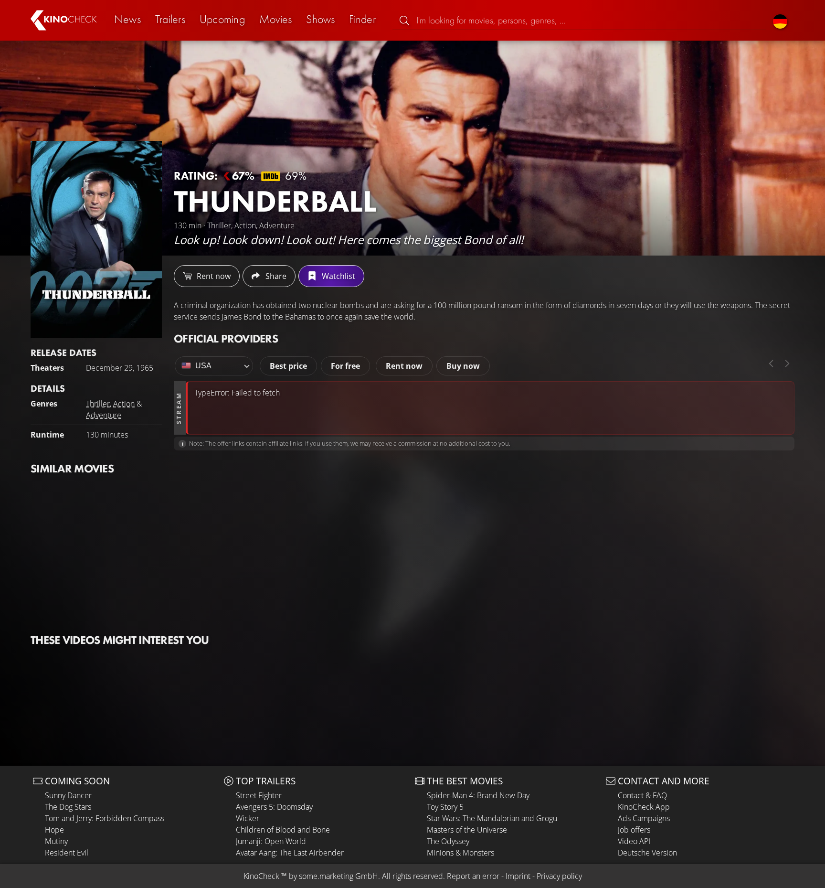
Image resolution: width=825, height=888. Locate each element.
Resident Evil (66, 852)
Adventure (103, 415)
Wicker (247, 818)
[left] (771, 363)
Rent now (404, 366)
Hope (54, 830)
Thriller (98, 403)
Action (124, 403)
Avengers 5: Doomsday (274, 807)
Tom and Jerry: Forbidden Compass (104, 818)
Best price (288, 366)
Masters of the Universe (467, 830)
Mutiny (56, 841)
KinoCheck (261, 876)
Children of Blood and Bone (283, 830)
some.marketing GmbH (338, 876)
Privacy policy (559, 876)
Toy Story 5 (445, 807)
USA (203, 366)
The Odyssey (448, 841)
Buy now (463, 366)
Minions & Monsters (460, 852)
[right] (787, 363)
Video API (634, 841)
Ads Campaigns (644, 818)
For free (345, 366)
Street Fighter (259, 795)
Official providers (226, 338)
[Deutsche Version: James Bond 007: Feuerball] (780, 20)
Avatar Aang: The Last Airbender (290, 852)
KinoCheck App (644, 807)
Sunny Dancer (68, 795)
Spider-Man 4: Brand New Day (478, 795)
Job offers (634, 830)
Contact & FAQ (642, 795)
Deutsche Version (647, 852)
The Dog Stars (68, 807)
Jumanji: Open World (271, 841)
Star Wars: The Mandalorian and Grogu (492, 818)
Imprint (518, 876)
